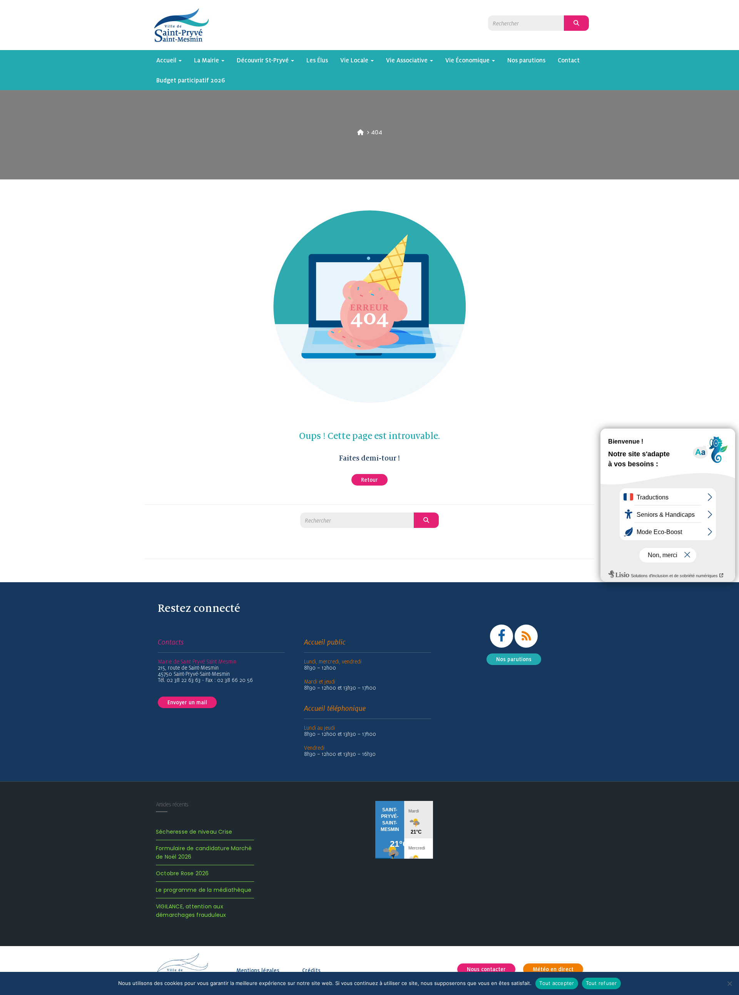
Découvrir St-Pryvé (263, 60)
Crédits (311, 970)
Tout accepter (556, 983)
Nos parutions (526, 60)
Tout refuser (601, 983)
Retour (369, 479)
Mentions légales (257, 970)
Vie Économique (468, 60)
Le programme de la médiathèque (203, 890)
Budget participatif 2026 (190, 80)
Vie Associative (407, 60)
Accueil (167, 60)
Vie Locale (355, 60)
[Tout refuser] (729, 983)
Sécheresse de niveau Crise (194, 832)
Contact (569, 60)
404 (376, 132)
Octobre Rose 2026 (182, 873)
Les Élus (317, 60)
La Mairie (207, 60)
